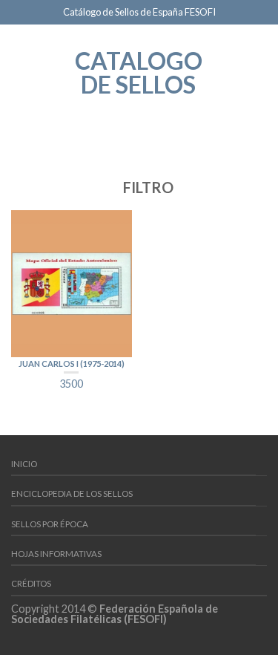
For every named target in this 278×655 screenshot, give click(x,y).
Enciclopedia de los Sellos (72, 493)
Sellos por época (49, 524)
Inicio (24, 464)
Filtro (146, 187)
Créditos (31, 583)
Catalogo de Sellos (138, 71)
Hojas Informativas (56, 553)
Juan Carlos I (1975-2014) (72, 363)
